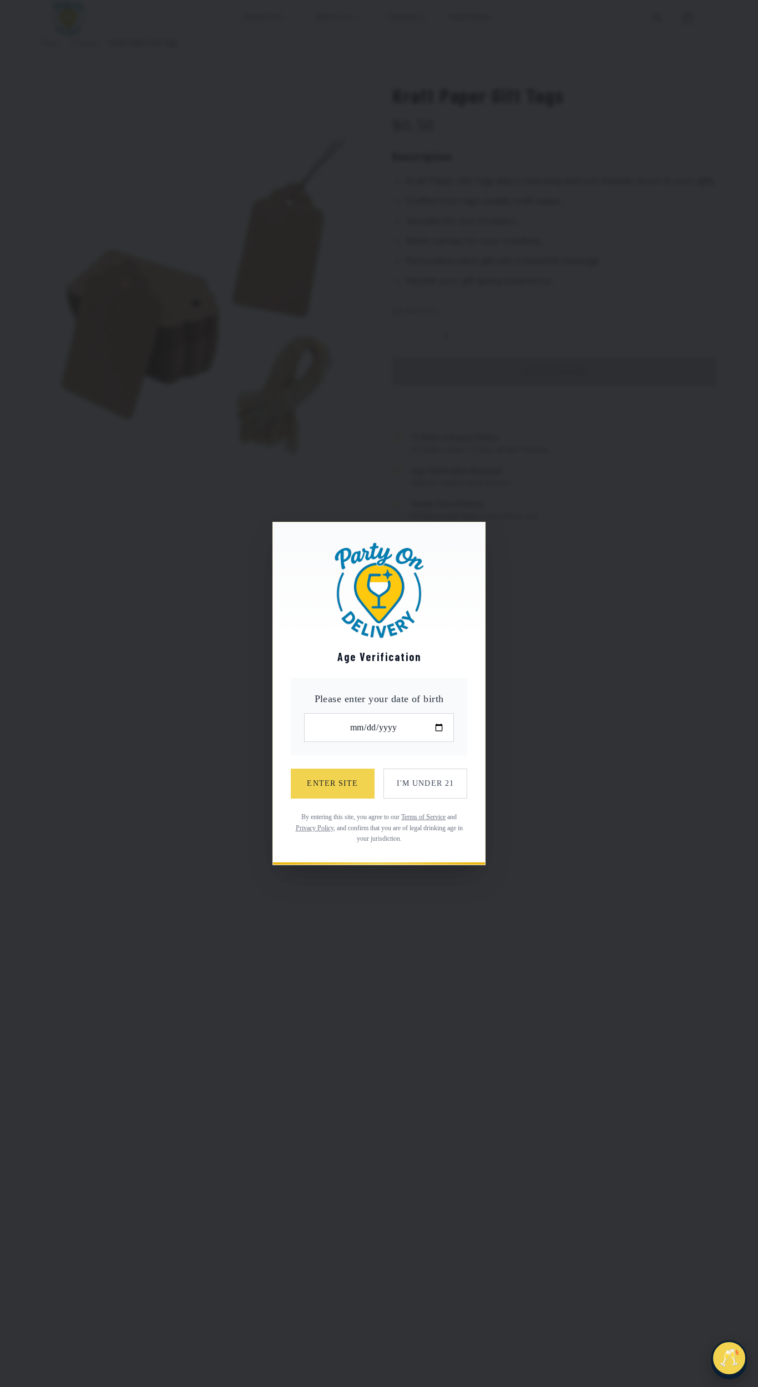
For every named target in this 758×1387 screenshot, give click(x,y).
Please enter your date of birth (379, 698)
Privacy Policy (314, 828)
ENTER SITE (332, 783)
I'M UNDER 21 (425, 783)
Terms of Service (423, 817)
